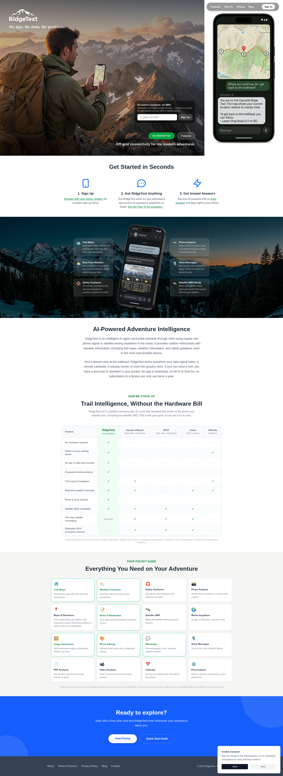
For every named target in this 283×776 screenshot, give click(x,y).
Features (215, 6)
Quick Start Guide (157, 738)
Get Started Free (161, 135)
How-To (228, 6)
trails (213, 199)
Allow (234, 766)
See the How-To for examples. (145, 206)
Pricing (241, 6)
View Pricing (122, 738)
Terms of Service (67, 766)
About (50, 766)
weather (180, 203)
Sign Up (185, 117)
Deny (263, 766)
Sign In (268, 6)
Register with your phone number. (83, 199)
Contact (115, 766)
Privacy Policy (89, 766)
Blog (251, 6)
